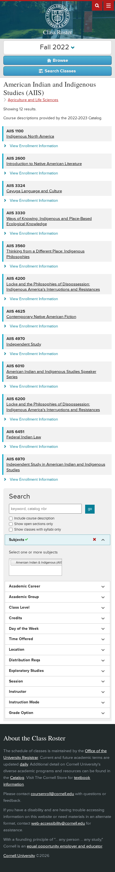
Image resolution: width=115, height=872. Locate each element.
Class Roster (57, 32)
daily (24, 764)
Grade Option (21, 713)
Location (16, 649)
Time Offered (21, 639)
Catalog (17, 777)
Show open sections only (33, 524)
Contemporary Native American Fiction (41, 316)
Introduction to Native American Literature (44, 163)
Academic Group (24, 597)
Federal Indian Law (23, 437)
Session (16, 681)
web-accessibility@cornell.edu (58, 823)
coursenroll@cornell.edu (52, 793)
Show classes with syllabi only (37, 529)
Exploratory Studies (26, 671)
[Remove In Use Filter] (94, 539)
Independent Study (23, 344)
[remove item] (13, 563)
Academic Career (24, 586)
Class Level (19, 607)
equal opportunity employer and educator (64, 846)
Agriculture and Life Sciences (33, 100)
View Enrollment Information (34, 146)
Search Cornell (97, 5)
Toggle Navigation (108, 5)
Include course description (34, 518)
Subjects (16, 540)
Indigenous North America (30, 136)
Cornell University (19, 855)
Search (19, 496)
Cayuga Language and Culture (34, 191)
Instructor (17, 691)
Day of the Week (24, 628)
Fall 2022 (55, 47)
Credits (15, 618)
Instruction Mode (24, 702)
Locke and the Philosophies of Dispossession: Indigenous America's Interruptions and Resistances (53, 286)
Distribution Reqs (24, 660)
